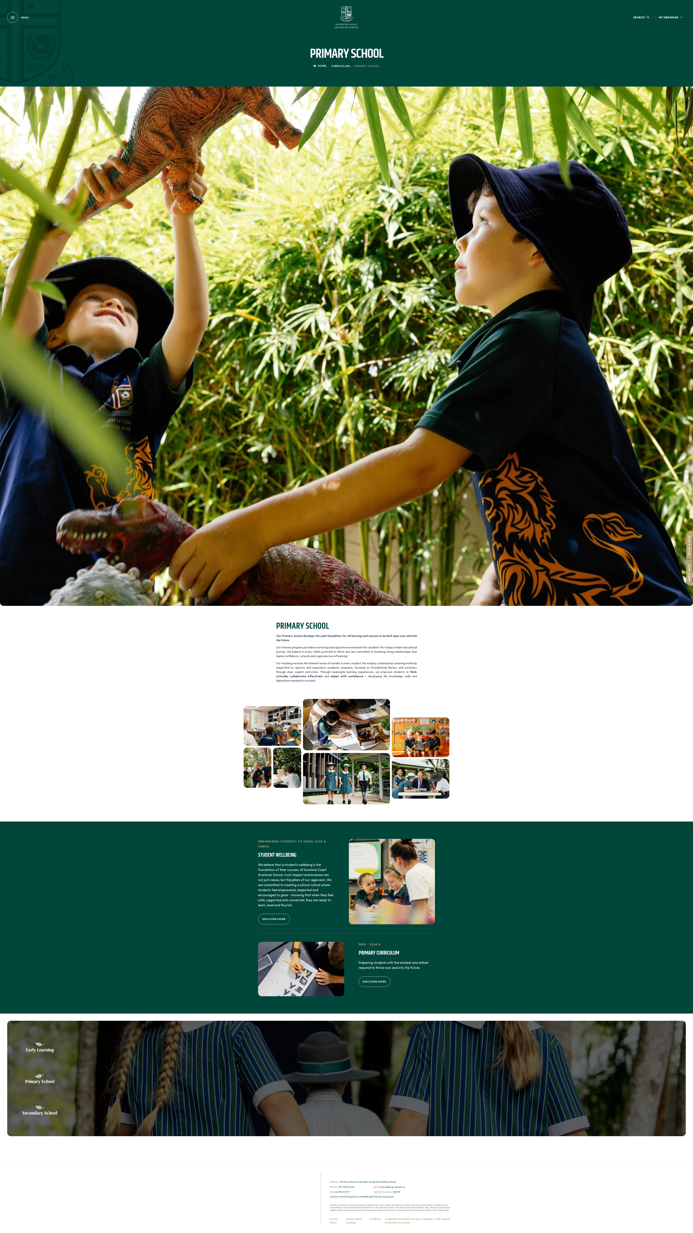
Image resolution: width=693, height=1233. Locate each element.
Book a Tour (689, 545)
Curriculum (340, 66)
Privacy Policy (334, 1220)
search (639, 17)
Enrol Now (689, 572)
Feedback (375, 1219)
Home (322, 65)
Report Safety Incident (354, 1220)
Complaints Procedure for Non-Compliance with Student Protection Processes (417, 1220)
